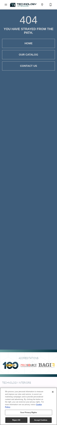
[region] (28, 406)
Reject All (16, 420)
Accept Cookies (40, 420)
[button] (6, 4)
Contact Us (28, 65)
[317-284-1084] (50, 4)
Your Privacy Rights (28, 412)
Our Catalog (28, 54)
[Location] (42, 4)
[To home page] (23, 4)
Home (28, 43)
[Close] (53, 392)
